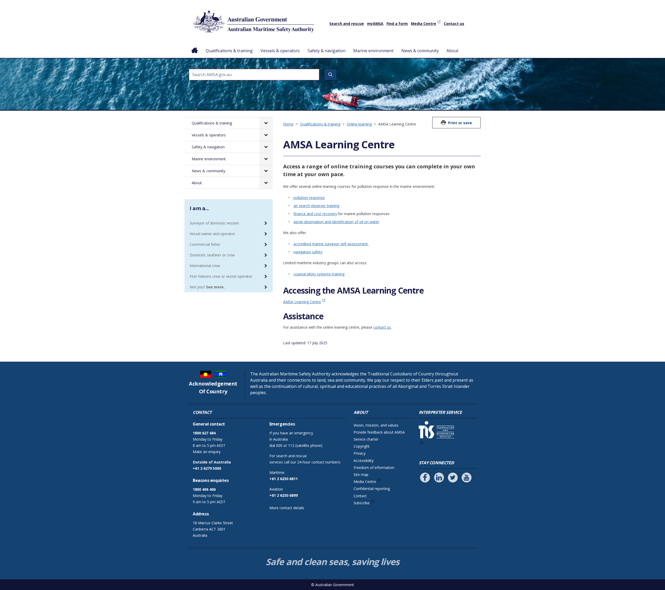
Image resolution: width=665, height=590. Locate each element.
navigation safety (308, 251)
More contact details (286, 507)
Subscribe (362, 502)
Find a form (397, 23)
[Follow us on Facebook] (425, 477)
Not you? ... (208, 286)
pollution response (309, 197)
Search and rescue (346, 23)
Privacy (359, 453)
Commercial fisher (205, 244)
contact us (382, 327)
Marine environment (373, 51)
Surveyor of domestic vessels (214, 223)
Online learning (359, 124)
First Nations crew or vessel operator (221, 276)
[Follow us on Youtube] (466, 477)
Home (195, 46)
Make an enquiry (207, 451)
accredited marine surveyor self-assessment (331, 243)
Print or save (460, 122)
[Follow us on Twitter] (453, 477)
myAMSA (375, 23)
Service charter (366, 439)
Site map (361, 474)
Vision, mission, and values (376, 425)
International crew (205, 265)
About (452, 51)
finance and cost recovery (315, 213)
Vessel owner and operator (212, 233)
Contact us (454, 23)
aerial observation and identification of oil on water (336, 221)
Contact (360, 495)
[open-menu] (266, 123)
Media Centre (423, 23)
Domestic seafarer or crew (212, 255)
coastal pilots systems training (319, 273)
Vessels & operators (280, 51)
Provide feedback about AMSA (379, 432)
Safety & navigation (326, 51)
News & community (420, 51)
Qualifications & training (229, 51)
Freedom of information (374, 467)
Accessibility (364, 460)
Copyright (362, 446)
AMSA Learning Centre (302, 301)
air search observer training (316, 205)
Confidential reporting (372, 488)
